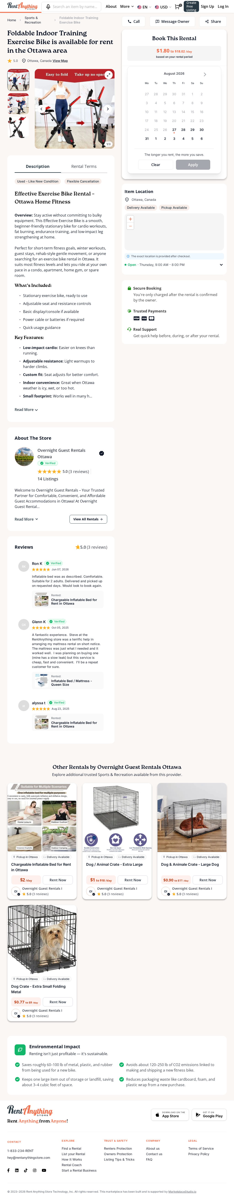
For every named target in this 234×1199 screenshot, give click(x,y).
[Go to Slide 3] (18, 127)
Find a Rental (71, 1148)
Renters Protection (118, 1148)
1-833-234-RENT (20, 1151)
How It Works (72, 1159)
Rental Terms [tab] (84, 166)
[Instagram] (34, 1170)
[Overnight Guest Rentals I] (24, 456)
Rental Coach (72, 1165)
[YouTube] (44, 1170)
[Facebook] (9, 1170)
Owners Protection (118, 1154)
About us (153, 1148)
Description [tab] (38, 166)
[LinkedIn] (16, 1170)
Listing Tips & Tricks (119, 1159)
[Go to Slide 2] (18, 104)
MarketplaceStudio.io (182, 1191)
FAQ (149, 1159)
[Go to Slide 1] (18, 80)
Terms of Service (201, 1148)
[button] (74, 109)
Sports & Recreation (33, 20)
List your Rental (73, 1154)
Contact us (154, 1154)
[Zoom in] (130, 219)
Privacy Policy (198, 1154)
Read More (24, 409)
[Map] (174, 231)
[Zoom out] (130, 225)
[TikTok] (25, 1170)
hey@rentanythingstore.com (28, 1157)
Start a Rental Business (79, 1170)
